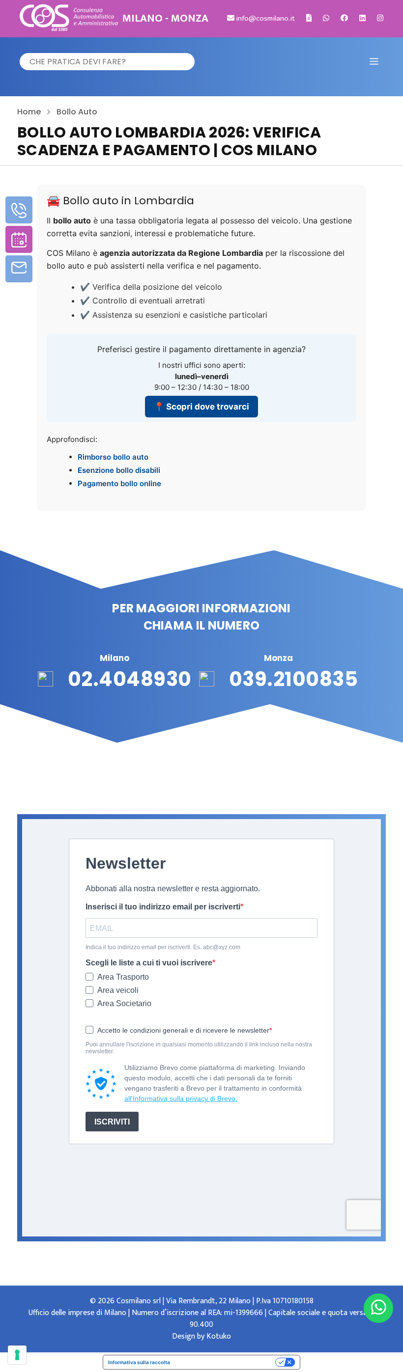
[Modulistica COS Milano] (309, 18)
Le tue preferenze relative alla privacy (225, 1362)
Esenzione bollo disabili (119, 470)
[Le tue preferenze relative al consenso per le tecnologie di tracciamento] (17, 1354)
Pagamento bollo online (119, 483)
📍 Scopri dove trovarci (201, 407)
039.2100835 (293, 679)
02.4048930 (130, 679)
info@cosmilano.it (264, 18)
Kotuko (218, 1336)
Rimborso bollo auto (113, 457)
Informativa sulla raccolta (139, 1362)
